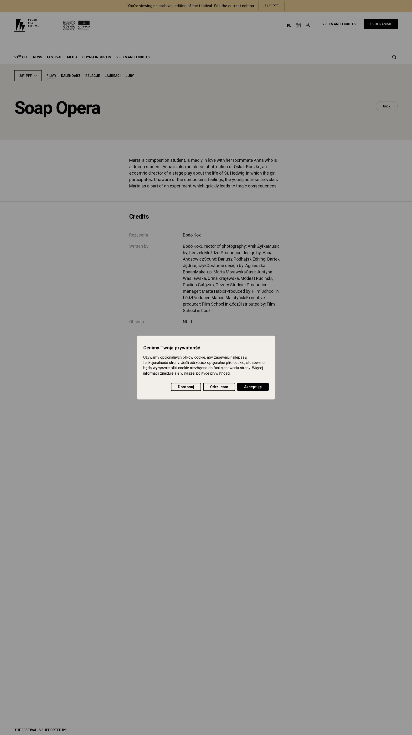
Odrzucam (219, 387)
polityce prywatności (213, 373)
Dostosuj (186, 387)
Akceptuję (253, 387)
